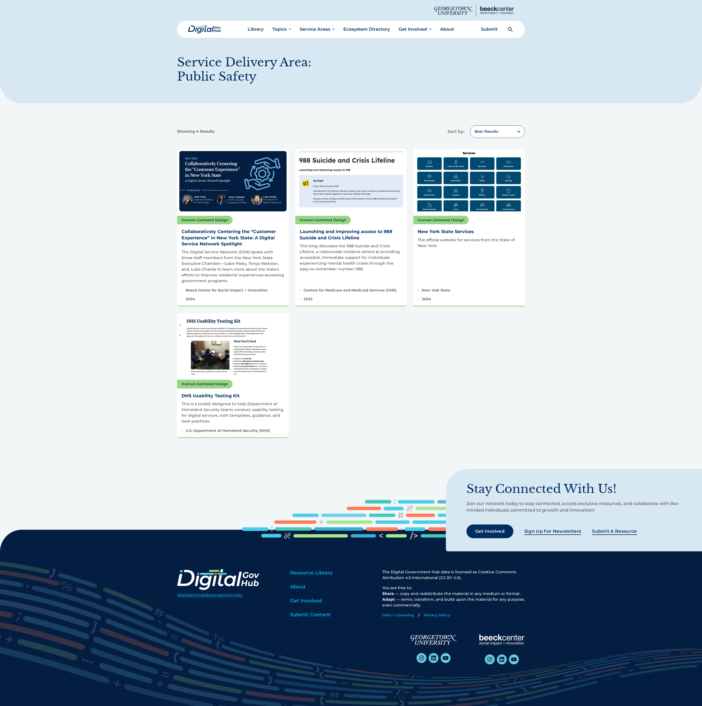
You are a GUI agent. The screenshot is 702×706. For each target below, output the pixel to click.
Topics (279, 29)
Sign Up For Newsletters (552, 531)
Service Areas (315, 29)
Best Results (486, 131)
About (447, 29)
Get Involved (413, 29)
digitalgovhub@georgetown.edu (209, 594)
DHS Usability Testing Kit (211, 395)
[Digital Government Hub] (204, 29)
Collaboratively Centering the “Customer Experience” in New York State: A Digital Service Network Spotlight (229, 237)
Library (256, 29)
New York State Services (446, 231)
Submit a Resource (614, 531)
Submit (489, 29)
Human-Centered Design (205, 220)
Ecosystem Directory (366, 29)
